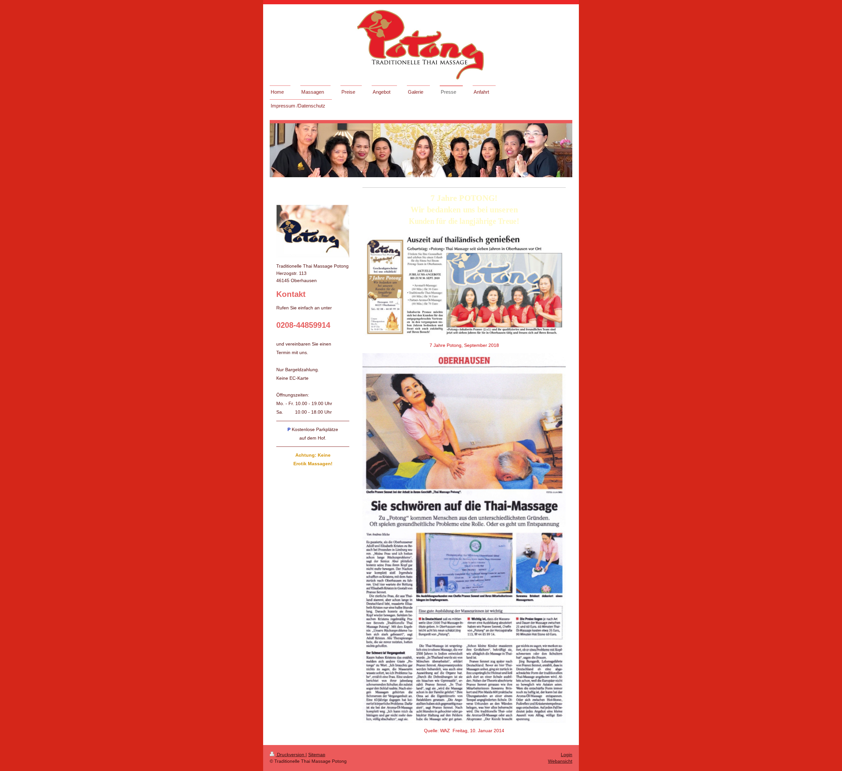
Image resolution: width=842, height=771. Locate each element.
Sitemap (316, 754)
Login (566, 754)
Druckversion (291, 754)
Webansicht (560, 761)
